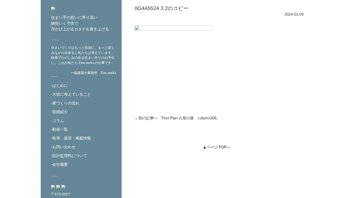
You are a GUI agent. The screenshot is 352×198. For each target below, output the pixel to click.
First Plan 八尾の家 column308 (189, 118)
